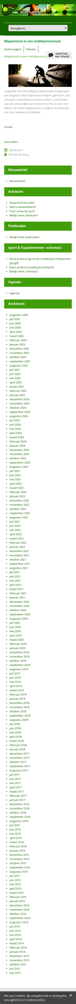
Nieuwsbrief (17, 181)
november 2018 (19, 707)
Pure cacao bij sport (22, 211)
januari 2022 (17, 547)
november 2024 (19, 403)
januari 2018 (17, 749)
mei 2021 (15, 580)
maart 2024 (17, 437)
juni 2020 (15, 627)
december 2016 (19, 804)
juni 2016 (15, 829)
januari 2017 (17, 800)
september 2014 (20, 918)
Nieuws (31, 49)
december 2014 (19, 905)
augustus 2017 (19, 770)
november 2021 (19, 555)
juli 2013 (15, 968)
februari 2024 (18, 441)
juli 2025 (15, 370)
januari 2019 (17, 699)
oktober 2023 (18, 458)
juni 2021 (15, 576)
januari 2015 (17, 901)
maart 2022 (17, 538)
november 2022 (19, 505)
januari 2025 (17, 395)
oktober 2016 (18, 812)
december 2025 (19, 348)
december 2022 (19, 500)
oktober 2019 (18, 661)
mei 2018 (15, 732)
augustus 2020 (19, 618)
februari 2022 (18, 542)
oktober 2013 (18, 964)
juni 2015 (15, 880)
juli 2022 (15, 521)
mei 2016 (15, 834)
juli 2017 (15, 774)
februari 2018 (18, 745)
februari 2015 (18, 897)
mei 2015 (15, 884)
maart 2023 (17, 488)
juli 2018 (15, 724)
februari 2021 (18, 593)
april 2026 (16, 332)
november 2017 (19, 758)
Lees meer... (12, 142)
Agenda (14, 293)
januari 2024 (17, 445)
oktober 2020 (18, 610)
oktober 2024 (18, 408)
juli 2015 (15, 876)
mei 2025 (15, 378)
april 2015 (16, 888)
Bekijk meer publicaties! (25, 237)
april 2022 (16, 534)
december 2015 (19, 855)
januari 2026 (17, 344)
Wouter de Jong (18, 154)
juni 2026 (15, 323)
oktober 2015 (18, 863)
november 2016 (19, 808)
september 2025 (20, 361)
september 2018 (20, 715)
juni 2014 (15, 931)
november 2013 (19, 960)
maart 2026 (17, 336)
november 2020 (19, 606)
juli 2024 (15, 420)
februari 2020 (18, 644)
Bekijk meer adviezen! (24, 215)
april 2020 (16, 635)
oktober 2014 (18, 914)
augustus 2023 (19, 467)
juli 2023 (15, 471)
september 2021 (20, 564)
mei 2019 (15, 682)
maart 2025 (17, 386)
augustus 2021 (19, 568)
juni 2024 (15, 424)
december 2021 (19, 551)
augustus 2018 (19, 720)
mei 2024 (15, 429)
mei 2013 (15, 973)
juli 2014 (15, 926)
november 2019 (19, 656)
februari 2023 (18, 492)
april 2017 (16, 787)
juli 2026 (15, 319)
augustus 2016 (19, 821)
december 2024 (19, 399)
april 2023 (16, 483)
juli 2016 (15, 825)
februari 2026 (18, 340)
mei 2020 (15, 631)
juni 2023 (15, 475)
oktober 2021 (18, 559)
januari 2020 (17, 648)
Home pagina (12, 49)
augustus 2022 (19, 517)
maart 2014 (17, 943)
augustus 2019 (19, 669)
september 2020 (20, 614)
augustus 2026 (19, 315)
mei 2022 (15, 530)
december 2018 (19, 703)
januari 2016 (17, 850)
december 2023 (19, 450)
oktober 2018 (18, 711)
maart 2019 (17, 690)
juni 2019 (15, 677)
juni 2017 (15, 779)
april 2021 (16, 585)
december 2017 (19, 753)
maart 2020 (17, 639)
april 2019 (16, 686)
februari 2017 (18, 796)
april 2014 (16, 939)
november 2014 (19, 909)
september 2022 (20, 513)
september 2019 (20, 665)
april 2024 (16, 433)
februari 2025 (18, 391)
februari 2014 (18, 947)
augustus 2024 (19, 416)
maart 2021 (17, 589)
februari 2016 (18, 846)
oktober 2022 (18, 509)
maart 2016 (17, 842)
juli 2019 (15, 673)
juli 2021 (15, 572)
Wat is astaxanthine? (23, 207)
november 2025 (19, 353)
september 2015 (20, 867)
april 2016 (16, 838)
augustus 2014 (19, 922)
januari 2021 (17, 597)
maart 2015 (17, 893)
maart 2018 (17, 741)
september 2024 (20, 412)
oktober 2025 (18, 357)
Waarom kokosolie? (22, 203)
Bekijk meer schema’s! (24, 271)
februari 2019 (18, 694)
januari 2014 (17, 952)
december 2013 (19, 956)
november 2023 (19, 454)
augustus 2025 (19, 365)
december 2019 (19, 652)
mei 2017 (15, 783)
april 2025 (16, 382)
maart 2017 (17, 791)
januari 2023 (17, 496)
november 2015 (19, 859)
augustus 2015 (19, 871)
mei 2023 (15, 479)
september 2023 (20, 462)
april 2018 (16, 737)
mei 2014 (15, 935)
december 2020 (19, 602)
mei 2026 (15, 327)
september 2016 (20, 817)
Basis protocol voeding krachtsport (32, 267)
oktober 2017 (18, 762)
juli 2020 (15, 623)
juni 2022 (15, 526)
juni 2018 (15, 728)
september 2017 (20, 766)
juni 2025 (15, 374)
